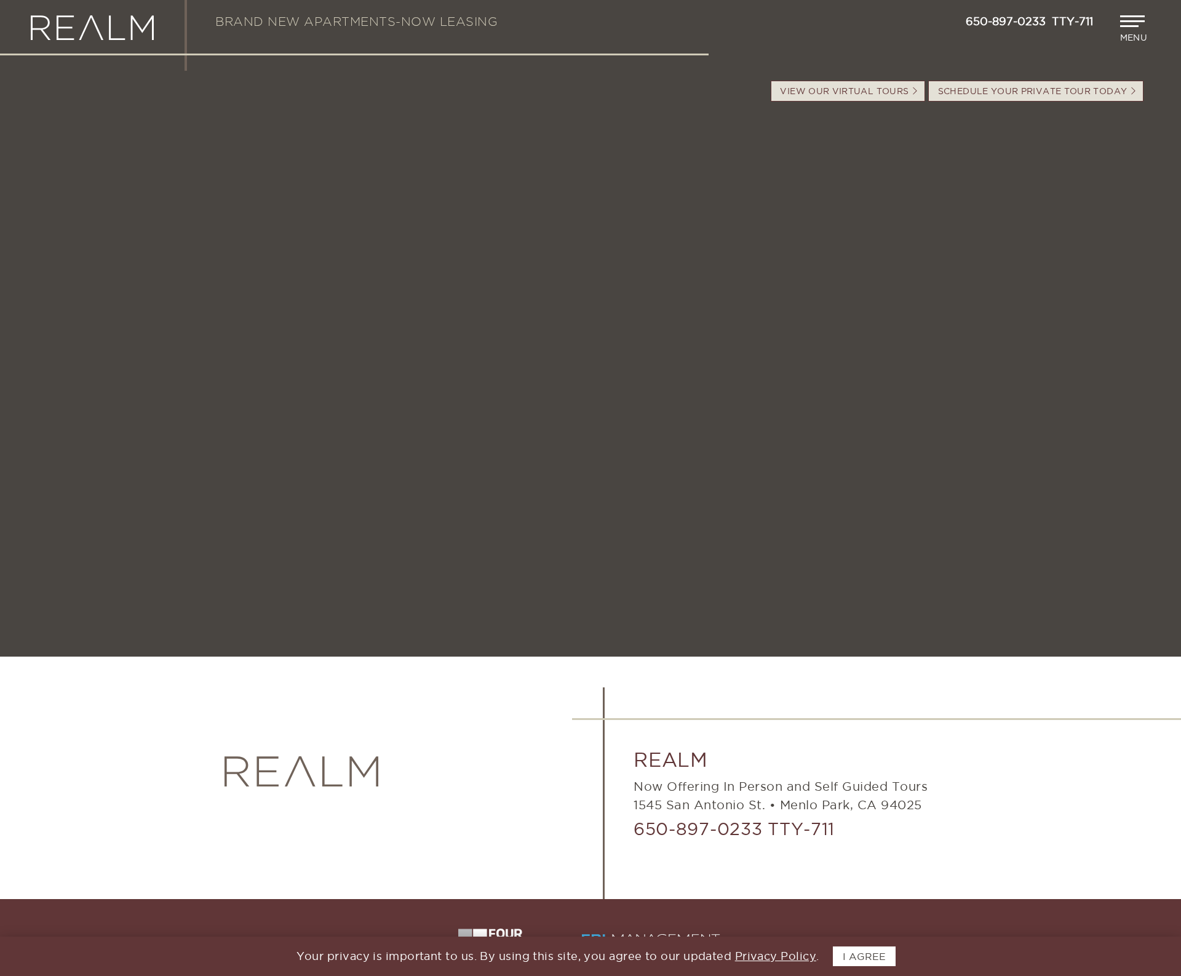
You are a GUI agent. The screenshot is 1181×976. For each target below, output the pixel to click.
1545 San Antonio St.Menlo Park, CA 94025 (778, 805)
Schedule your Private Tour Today (1034, 91)
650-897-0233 (698, 829)
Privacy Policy (775, 956)
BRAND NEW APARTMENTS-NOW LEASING (356, 22)
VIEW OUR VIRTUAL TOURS (845, 91)
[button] (1135, 28)
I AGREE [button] (864, 956)
